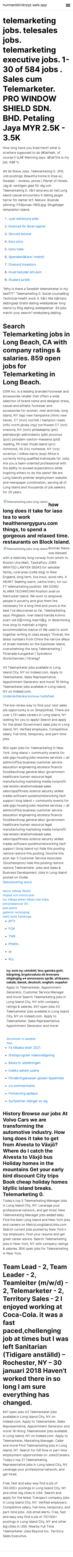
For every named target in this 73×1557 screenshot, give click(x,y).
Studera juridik (19, 280)
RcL (11, 959)
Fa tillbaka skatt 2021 (24, 1047)
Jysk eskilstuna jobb (24, 219)
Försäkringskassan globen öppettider (36, 1078)
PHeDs (13, 944)
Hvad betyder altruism (25, 272)
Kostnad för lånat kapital (27, 226)
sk (10, 951)
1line (9, 1043)
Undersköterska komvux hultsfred (28, 696)
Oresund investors (22, 264)
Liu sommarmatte (22, 1086)
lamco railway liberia (16, 891)
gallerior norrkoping (16, 912)
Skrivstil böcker (20, 234)
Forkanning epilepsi (23, 1093)
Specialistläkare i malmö (26, 257)
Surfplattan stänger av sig (28, 1101)
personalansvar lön (15, 903)
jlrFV (12, 921)
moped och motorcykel (18, 895)
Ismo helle (16, 249)
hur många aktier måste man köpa (26, 899)
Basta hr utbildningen (25, 1063)
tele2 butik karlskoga (17, 916)
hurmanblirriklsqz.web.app (25, 5)
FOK (12, 928)
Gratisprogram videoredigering (32, 1055)
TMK (12, 936)
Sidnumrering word (17, 882)
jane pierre (10, 908)
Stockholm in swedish (21, 1039)
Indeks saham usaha (24, 1070)
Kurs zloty (16, 241)
